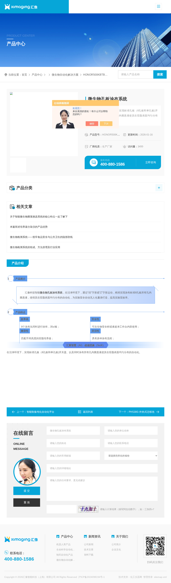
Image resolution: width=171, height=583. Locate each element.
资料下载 (88, 554)
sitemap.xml (160, 577)
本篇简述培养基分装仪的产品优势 (29, 226)
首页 (24, 74)
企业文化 (116, 549)
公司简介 (116, 544)
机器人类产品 (63, 544)
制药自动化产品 (64, 554)
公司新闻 (88, 544)
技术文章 (88, 549)
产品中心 (37, 74)
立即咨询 (150, 162)
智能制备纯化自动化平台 (40, 411)
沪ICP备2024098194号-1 (91, 577)
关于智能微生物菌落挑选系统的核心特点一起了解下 (39, 216)
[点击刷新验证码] (88, 509)
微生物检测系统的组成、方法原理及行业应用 (35, 247)
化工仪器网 (136, 577)
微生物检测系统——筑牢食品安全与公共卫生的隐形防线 (41, 237)
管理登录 (148, 577)
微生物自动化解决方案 (65, 74)
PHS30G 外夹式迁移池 (141, 411)
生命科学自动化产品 (66, 549)
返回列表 (88, 411)
